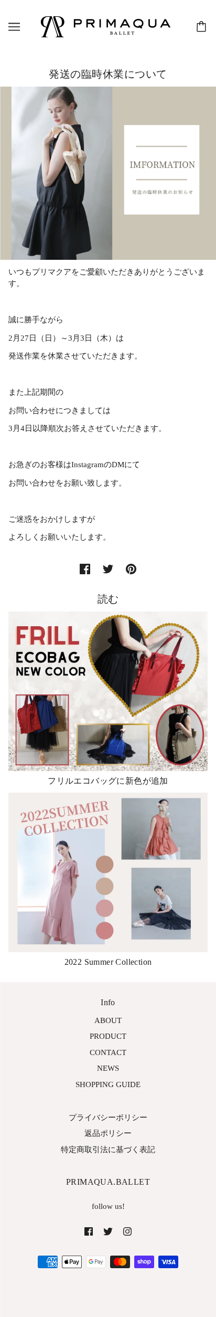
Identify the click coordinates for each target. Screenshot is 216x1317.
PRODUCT (108, 1036)
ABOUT (108, 1020)
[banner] (105, 26)
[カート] (203, 26)
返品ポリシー (108, 1133)
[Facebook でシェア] (84, 568)
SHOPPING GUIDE (108, 1084)
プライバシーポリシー (108, 1117)
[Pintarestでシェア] (131, 568)
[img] (88, 1230)
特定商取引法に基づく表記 (108, 1149)
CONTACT (108, 1052)
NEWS (108, 1068)
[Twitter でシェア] (108, 568)
